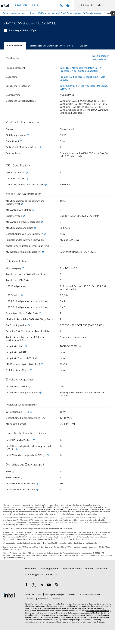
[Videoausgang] (23, 268)
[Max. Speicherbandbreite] (35, 228)
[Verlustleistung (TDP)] (31, 412)
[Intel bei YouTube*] (48, 585)
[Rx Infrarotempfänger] (31, 370)
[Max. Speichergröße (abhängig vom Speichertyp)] (22, 204)
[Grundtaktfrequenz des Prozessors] (45, 184)
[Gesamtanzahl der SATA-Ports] (40, 313)
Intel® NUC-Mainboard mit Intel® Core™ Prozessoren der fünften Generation (80, 69)
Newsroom (102, 568)
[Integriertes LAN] (25, 346)
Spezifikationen (14, 45)
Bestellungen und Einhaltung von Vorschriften (51, 45)
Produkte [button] (21, 5)
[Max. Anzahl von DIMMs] (33, 210)
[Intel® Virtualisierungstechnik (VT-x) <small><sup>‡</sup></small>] (47, 455)
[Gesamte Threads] (27, 178)
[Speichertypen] (24, 216)
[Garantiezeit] (21, 141)
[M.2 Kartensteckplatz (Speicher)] (42, 252)
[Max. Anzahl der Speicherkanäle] (42, 222)
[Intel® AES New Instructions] (37, 489)
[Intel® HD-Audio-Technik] (34, 440)
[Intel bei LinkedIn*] (41, 585)
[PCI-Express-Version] (29, 386)
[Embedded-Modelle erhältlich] (40, 147)
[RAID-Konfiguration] (28, 325)
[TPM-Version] (22, 477)
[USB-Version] (21, 295)
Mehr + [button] (36, 5)
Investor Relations (72, 568)
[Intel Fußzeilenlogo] (10, 595)
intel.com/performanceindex (97, 610)
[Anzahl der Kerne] (26, 172)
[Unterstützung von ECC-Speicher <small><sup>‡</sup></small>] (45, 234)
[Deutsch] (68, 5)
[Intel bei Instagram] (56, 585)
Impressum (52, 574)
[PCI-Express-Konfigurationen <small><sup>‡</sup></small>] (40, 392)
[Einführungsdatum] (27, 135)
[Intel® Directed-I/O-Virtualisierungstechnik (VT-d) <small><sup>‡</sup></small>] (16, 449)
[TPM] (13, 471)
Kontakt (89, 568)
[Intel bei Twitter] (34, 585)
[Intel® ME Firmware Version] (37, 483)
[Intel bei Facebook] (26, 585)
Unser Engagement (49, 568)
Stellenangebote (34, 574)
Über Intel (30, 568)
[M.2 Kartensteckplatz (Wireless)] (42, 364)
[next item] (113, 13)
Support (83, 45)
